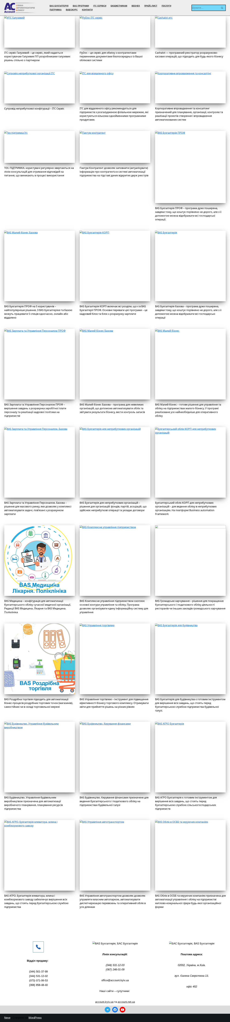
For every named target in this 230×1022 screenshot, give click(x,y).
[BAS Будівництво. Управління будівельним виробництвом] (39, 757)
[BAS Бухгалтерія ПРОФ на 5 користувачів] (39, 266)
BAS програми (81, 6)
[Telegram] (107, 1009)
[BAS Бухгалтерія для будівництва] (190, 658)
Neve (7, 1017)
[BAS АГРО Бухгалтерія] (190, 757)
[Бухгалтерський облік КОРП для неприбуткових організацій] (190, 462)
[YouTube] (122, 1009)
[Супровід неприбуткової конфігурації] (39, 87)
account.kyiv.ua (104, 1001)
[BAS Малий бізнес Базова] (115, 364)
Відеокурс (72, 10)
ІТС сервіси (99, 6)
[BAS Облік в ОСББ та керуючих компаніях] (190, 855)
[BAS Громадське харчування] (190, 560)
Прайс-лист (150, 6)
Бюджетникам (119, 6)
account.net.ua (126, 1001)
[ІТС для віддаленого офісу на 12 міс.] (115, 87)
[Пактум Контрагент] (115, 147)
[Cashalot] (190, 32)
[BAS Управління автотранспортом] (115, 855)
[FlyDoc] (115, 32)
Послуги (166, 6)
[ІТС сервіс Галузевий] (39, 32)
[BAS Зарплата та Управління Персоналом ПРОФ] (39, 364)
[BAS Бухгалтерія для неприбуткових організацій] (115, 462)
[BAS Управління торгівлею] (115, 658)
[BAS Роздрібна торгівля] (39, 658)
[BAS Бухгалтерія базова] (190, 266)
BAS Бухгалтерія (59, 6)
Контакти (87, 10)
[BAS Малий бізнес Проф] (190, 364)
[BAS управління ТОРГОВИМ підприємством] (115, 560)
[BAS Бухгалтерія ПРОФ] (190, 167)
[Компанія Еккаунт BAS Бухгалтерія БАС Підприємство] (20, 8)
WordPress (35, 1017)
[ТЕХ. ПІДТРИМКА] (39, 147)
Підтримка (55, 10)
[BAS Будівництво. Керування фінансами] (115, 757)
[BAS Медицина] (39, 560)
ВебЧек (136, 6)
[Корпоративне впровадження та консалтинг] (190, 87)
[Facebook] (115, 1009)
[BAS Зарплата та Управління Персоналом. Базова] (39, 462)
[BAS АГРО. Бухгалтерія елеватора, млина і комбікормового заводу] (39, 855)
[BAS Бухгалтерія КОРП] (115, 266)
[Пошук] (222, 8)
